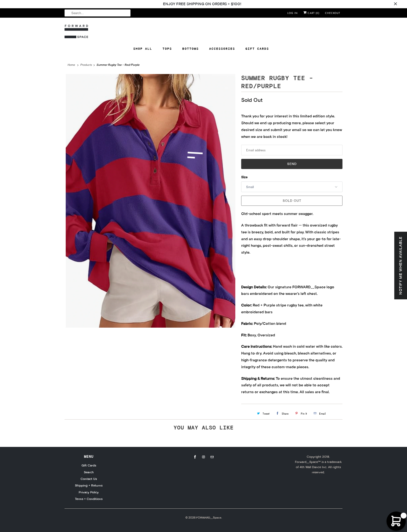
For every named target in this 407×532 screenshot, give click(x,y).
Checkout (332, 13)
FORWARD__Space (208, 517)
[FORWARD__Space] (76, 31)
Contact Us (89, 479)
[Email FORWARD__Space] (212, 457)
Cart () (313, 13)
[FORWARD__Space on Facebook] (195, 457)
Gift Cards (257, 48)
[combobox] (97, 12)
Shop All (142, 48)
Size (244, 177)
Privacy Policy (89, 492)
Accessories (222, 48)
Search (89, 472)
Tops (167, 48)
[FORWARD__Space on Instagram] (203, 457)
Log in (292, 13)
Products (86, 64)
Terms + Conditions (88, 499)
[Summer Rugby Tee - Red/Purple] (150, 201)
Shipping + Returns (88, 485)
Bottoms (190, 48)
